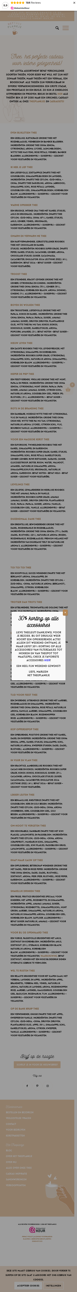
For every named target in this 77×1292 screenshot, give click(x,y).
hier (47, 660)
